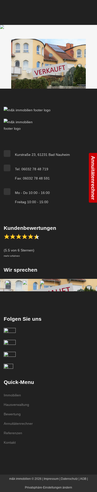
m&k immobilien (20, 479)
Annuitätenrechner (18, 424)
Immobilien (12, 395)
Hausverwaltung (16, 405)
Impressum (51, 479)
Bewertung (12, 414)
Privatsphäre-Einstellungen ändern (48, 487)
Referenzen (13, 433)
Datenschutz (69, 479)
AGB (83, 479)
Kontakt (10, 442)
